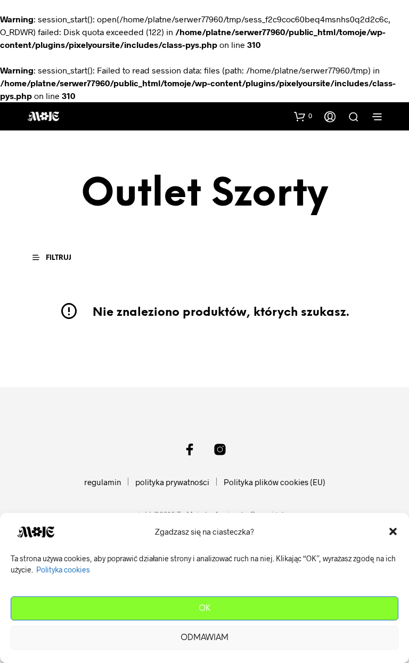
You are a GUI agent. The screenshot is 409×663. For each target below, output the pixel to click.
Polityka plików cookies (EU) (274, 482)
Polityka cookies (63, 569)
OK (204, 608)
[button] (393, 531)
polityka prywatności (172, 482)
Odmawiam (204, 638)
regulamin (102, 482)
